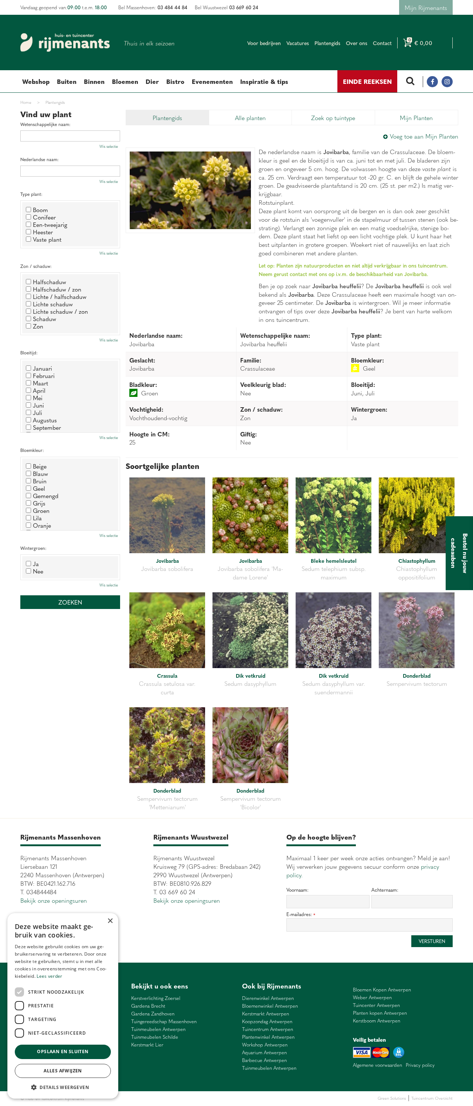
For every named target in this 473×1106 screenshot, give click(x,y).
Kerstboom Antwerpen (376, 1021)
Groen (41, 510)
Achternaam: (384, 889)
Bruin (40, 480)
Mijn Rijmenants (426, 7)
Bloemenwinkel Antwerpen (270, 1006)
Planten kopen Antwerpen (380, 1013)
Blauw (40, 473)
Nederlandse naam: (39, 159)
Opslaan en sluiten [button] (62, 1051)
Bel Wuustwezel (226, 7)
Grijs (39, 503)
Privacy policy (420, 1065)
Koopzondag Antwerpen (267, 1021)
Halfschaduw (49, 281)
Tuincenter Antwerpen (376, 1005)
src (410, 81)
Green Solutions (392, 1098)
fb (432, 81)
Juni (38, 405)
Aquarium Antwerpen (264, 1052)
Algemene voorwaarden (377, 1065)
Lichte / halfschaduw (59, 296)
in (447, 81)
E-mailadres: (300, 914)
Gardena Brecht (148, 1006)
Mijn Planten (416, 117)
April (39, 390)
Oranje (42, 525)
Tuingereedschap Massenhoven (164, 1021)
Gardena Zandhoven (152, 1014)
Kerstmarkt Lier (147, 1045)
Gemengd (45, 495)
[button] (63, 1087)
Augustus (45, 419)
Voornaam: (297, 889)
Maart (40, 382)
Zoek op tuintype (333, 117)
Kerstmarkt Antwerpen (265, 1014)
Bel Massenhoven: (152, 7)
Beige (40, 466)
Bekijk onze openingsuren (53, 900)
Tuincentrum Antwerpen (267, 1029)
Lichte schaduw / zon (60, 311)
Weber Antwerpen (372, 997)
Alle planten (250, 117)
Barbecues (197, 1098)
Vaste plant (47, 239)
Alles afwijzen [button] (63, 1071)
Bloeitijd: (29, 352)
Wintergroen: (33, 548)
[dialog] (62, 1006)
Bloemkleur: (32, 450)
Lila (37, 517)
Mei (37, 397)
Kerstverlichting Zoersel (155, 998)
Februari (44, 375)
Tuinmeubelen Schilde (154, 1037)
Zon (38, 326)
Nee (38, 571)
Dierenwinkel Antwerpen (268, 998)
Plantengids (167, 117)
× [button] (110, 921)
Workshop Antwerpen (264, 1045)
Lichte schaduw (53, 303)
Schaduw (44, 318)
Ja (36, 563)
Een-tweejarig (50, 224)
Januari (42, 368)
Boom (40, 209)
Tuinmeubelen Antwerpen (158, 1029)
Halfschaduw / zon (57, 289)
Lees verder (49, 976)
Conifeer (44, 217)
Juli (37, 412)
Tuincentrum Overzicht (432, 1098)
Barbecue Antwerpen (264, 1060)
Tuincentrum (149, 1098)
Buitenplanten (125, 1098)
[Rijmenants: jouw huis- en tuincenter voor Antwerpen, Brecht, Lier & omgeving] (65, 42)
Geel (39, 488)
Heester (43, 231)
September (47, 427)
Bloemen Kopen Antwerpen (382, 990)
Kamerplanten (174, 1098)
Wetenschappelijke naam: (45, 124)
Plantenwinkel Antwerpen (268, 1037)
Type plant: (31, 194)
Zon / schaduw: (36, 266)
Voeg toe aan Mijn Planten (424, 136)
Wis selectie (108, 146)
